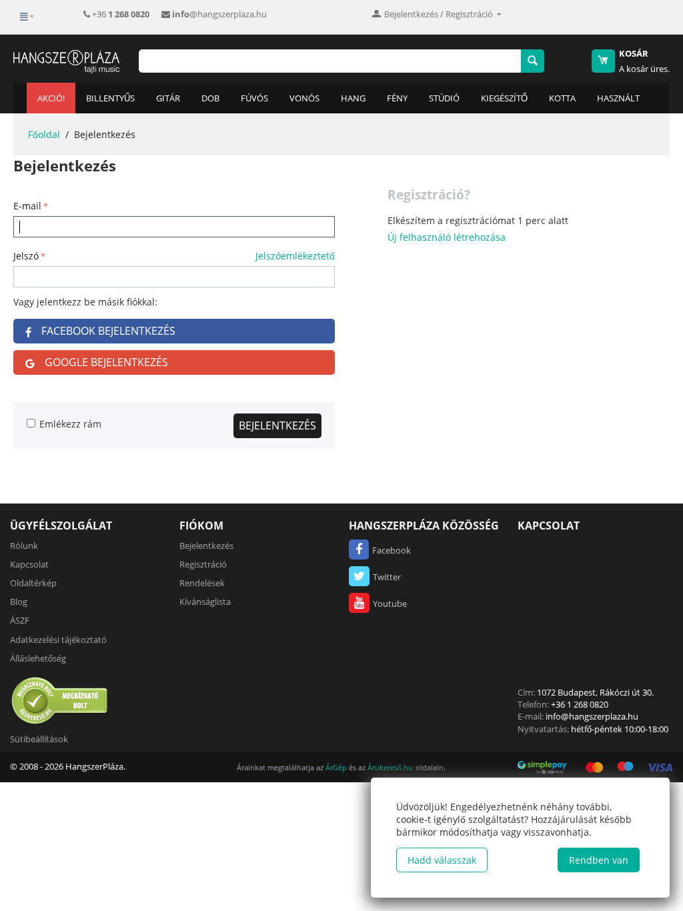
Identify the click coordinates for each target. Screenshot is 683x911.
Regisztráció (203, 564)
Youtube (390, 604)
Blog (18, 602)
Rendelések (202, 583)
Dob (210, 98)
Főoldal (44, 134)
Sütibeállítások (39, 739)
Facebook (391, 550)
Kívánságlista (205, 602)
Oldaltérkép (33, 583)
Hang (353, 98)
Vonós (304, 98)
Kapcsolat (29, 564)
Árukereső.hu (390, 767)
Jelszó (26, 255)
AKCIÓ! (51, 98)
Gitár (168, 98)
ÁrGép (336, 767)
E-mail (27, 205)
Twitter (387, 577)
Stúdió (444, 98)
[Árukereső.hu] (60, 700)
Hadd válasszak (442, 860)
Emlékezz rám (70, 423)
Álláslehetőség (38, 658)
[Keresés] (532, 61)
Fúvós (254, 98)
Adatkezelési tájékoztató (58, 640)
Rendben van (598, 860)
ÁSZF (19, 620)
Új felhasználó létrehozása (447, 237)
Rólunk (24, 546)
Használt (618, 98)
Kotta (562, 98)
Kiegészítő (504, 98)
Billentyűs (110, 98)
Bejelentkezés (277, 425)
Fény (397, 98)
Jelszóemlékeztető (295, 255)
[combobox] (329, 61)
